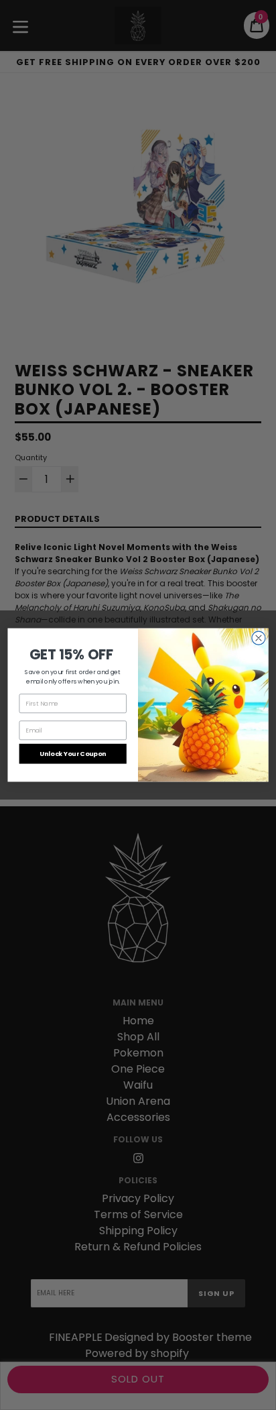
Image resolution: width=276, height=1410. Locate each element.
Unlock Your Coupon (73, 753)
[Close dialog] (258, 638)
